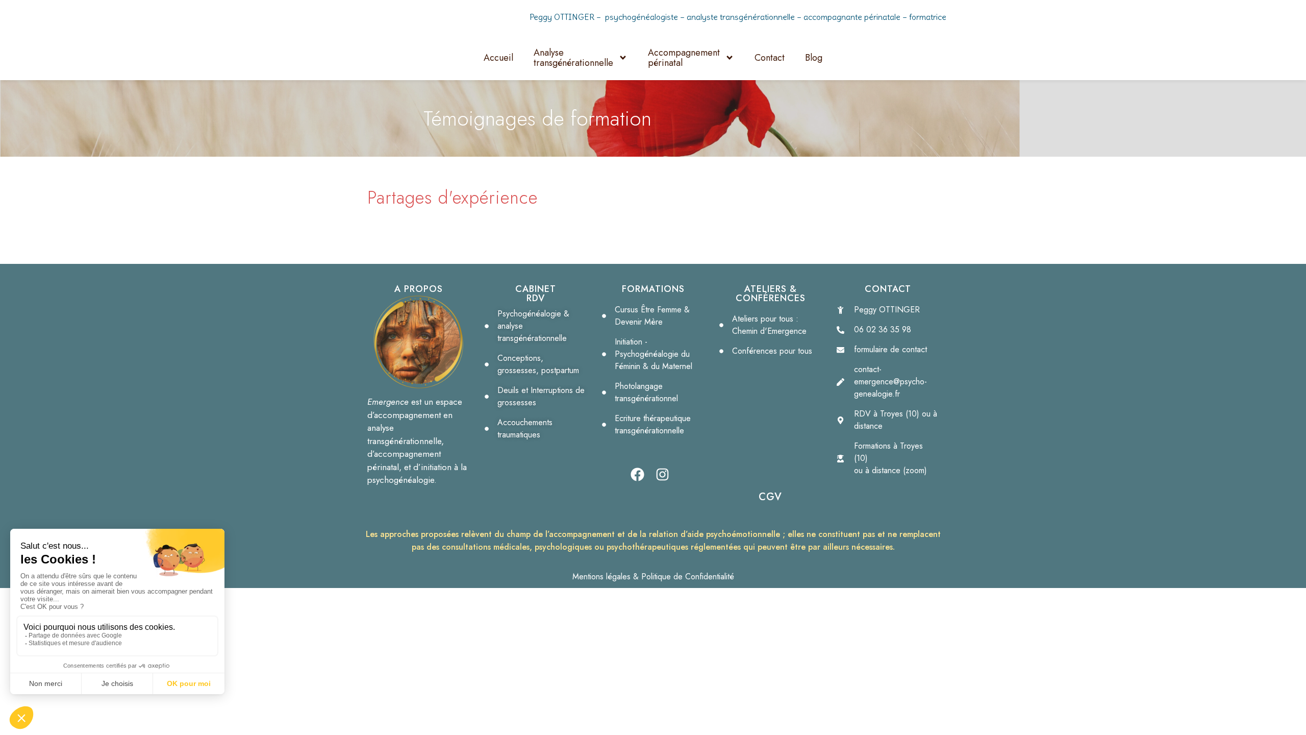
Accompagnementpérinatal (684, 57)
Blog (813, 57)
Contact (770, 57)
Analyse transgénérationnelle (573, 57)
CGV (770, 496)
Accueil (498, 57)
